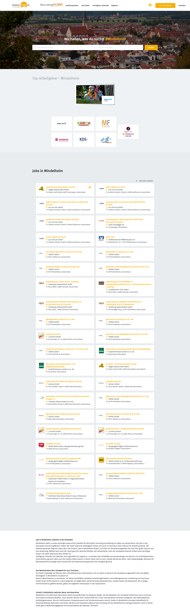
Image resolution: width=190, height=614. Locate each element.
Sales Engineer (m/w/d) (115, 187)
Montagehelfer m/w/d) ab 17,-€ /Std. (60, 319)
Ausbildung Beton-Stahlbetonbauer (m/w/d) (63, 429)
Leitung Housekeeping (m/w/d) (58, 493)
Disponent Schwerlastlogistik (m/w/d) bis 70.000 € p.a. (127, 267)
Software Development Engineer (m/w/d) (62, 219)
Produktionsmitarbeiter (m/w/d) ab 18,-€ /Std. (124, 493)
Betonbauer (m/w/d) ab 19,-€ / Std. (120, 319)
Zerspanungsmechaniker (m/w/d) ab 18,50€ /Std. (125, 473)
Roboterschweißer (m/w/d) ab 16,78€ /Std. (63, 267)
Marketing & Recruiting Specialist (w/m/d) (63, 414)
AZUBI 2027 (110, 237)
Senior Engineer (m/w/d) (56, 237)
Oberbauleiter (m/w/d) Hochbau (119, 458)
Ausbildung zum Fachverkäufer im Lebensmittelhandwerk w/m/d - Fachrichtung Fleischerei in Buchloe (128, 284)
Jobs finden (85, 5)
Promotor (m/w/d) (113, 444)
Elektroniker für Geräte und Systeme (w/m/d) (64, 381)
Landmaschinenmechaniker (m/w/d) (60, 187)
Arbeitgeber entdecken (101, 5)
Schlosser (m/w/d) (53, 334)
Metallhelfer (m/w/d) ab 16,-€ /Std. (120, 252)
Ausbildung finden (72, 5)
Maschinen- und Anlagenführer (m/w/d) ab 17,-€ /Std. (127, 334)
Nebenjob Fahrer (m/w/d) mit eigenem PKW (63, 458)
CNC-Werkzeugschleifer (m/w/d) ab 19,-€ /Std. (64, 252)
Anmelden (182, 5)
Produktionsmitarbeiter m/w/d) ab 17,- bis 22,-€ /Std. (67, 349)
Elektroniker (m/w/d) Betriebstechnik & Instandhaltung (128, 349)
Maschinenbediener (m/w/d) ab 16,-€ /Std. (123, 414)
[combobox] (64, 47)
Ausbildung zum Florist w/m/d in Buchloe (62, 282)
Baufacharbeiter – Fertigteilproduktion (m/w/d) (125, 429)
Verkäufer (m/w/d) (53, 444)
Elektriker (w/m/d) (113, 381)
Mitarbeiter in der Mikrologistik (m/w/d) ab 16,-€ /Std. (127, 396)
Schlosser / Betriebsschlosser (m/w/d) (121, 364)
